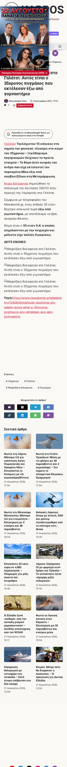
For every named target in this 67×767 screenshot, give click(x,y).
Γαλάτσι (9, 143)
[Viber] (55, 53)
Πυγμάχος (44, 387)
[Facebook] (48, 407)
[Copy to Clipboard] (9, 415)
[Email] (9, 407)
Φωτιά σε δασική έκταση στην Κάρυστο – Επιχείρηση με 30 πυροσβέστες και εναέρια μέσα (47, 624)
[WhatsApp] (35, 415)
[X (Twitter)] (22, 407)
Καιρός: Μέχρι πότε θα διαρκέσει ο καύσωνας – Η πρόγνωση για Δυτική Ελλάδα (49, 673)
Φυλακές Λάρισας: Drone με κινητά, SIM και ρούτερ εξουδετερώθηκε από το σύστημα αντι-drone (49, 520)
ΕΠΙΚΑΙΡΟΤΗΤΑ (25, 105)
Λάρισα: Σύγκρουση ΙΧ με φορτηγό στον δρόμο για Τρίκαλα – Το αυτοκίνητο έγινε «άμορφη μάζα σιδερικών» (49, 572)
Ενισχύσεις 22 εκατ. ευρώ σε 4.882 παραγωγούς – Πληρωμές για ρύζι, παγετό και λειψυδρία (16, 572)
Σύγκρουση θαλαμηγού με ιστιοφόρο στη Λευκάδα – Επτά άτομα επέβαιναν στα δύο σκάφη (17, 675)
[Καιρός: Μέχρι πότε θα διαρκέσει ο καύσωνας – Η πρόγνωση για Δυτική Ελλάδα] (49, 654)
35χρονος (12, 381)
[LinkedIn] (22, 415)
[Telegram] (35, 407)
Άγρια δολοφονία (16, 183)
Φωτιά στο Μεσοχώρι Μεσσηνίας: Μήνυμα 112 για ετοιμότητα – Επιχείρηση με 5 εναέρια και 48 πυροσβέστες (17, 520)
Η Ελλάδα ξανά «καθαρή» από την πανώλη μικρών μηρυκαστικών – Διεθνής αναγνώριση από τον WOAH (17, 624)
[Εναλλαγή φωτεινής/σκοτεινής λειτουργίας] (50, 46)
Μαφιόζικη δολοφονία (19, 387)
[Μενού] (60, 46)
